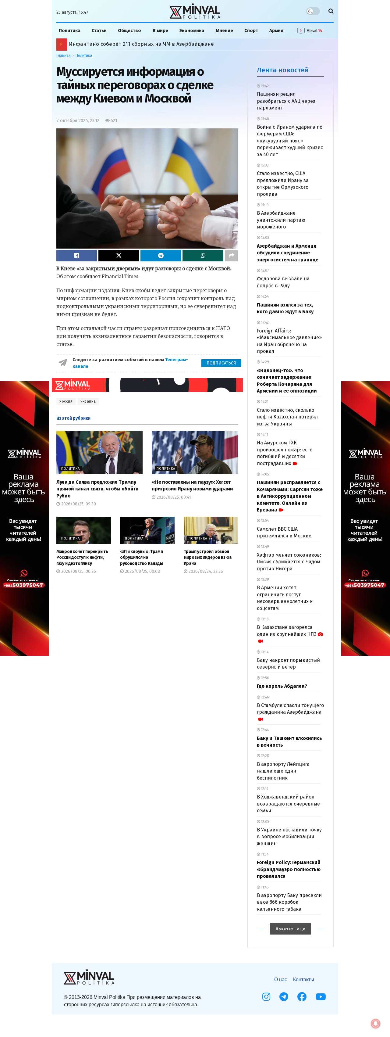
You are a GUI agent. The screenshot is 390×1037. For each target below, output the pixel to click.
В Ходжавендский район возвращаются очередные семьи (288, 803)
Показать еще (290, 929)
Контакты (303, 979)
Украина (88, 401)
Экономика (191, 30)
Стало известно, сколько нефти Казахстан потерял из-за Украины (287, 417)
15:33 (264, 165)
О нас (280, 979)
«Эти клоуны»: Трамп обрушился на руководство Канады (141, 557)
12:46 (264, 697)
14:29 (264, 362)
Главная (63, 55)
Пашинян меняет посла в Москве (111, 44)
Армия (276, 30)
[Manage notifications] (376, 1023)
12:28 (264, 756)
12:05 (264, 822)
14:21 (264, 402)
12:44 (264, 730)
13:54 (264, 520)
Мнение (224, 30)
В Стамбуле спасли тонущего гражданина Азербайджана (290, 708)
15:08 (264, 237)
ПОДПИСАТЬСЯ (221, 363)
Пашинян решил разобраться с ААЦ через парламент (286, 101)
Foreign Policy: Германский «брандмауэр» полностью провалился (289, 869)
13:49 (264, 546)
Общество (129, 30)
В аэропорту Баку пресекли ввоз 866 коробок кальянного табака (289, 902)
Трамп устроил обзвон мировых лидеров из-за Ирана (208, 557)
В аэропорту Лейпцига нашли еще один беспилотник (283, 771)
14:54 (264, 296)
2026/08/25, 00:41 (173, 497)
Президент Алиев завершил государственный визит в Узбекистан (154, 44)
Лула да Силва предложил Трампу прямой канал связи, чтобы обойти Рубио (97, 489)
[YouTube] (321, 996)
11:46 (264, 887)
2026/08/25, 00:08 (142, 571)
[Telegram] (283, 996)
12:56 (264, 678)
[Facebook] (302, 996)
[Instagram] (266, 996)
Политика (69, 30)
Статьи (99, 30)
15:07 (264, 270)
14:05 (264, 474)
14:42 (264, 322)
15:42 (264, 86)
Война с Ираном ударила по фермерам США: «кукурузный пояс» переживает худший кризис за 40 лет (290, 140)
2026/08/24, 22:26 (205, 571)
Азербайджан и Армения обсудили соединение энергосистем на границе (287, 253)
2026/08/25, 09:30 (78, 504)
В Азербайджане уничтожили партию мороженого (281, 220)
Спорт (251, 30)
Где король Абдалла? (282, 686)
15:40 (264, 119)
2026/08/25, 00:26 (78, 571)
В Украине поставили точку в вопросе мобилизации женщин (289, 836)
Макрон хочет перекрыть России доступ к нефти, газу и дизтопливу (82, 557)
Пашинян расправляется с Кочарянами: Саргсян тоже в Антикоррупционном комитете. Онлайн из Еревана (290, 496)
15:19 (264, 205)
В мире (160, 30)
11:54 (264, 854)
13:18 (264, 619)
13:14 (264, 652)
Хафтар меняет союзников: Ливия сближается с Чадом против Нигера (289, 562)
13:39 (264, 579)
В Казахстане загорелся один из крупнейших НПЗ (287, 630)
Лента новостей (283, 70)
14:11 (264, 434)
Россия (66, 401)
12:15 (264, 789)
